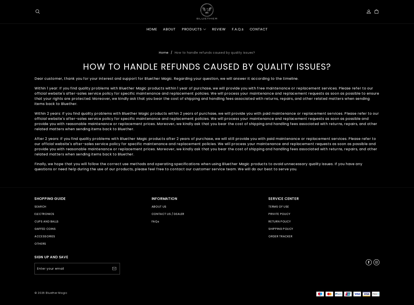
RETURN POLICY (279, 221)
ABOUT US (159, 207)
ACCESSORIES (44, 236)
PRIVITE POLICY (279, 214)
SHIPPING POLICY (280, 229)
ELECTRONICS (44, 214)
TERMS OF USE (278, 207)
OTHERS (40, 244)
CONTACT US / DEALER (168, 214)
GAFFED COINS (45, 229)
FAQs (155, 221)
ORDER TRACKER (280, 236)
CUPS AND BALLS (46, 221)
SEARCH (40, 207)
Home (164, 52)
